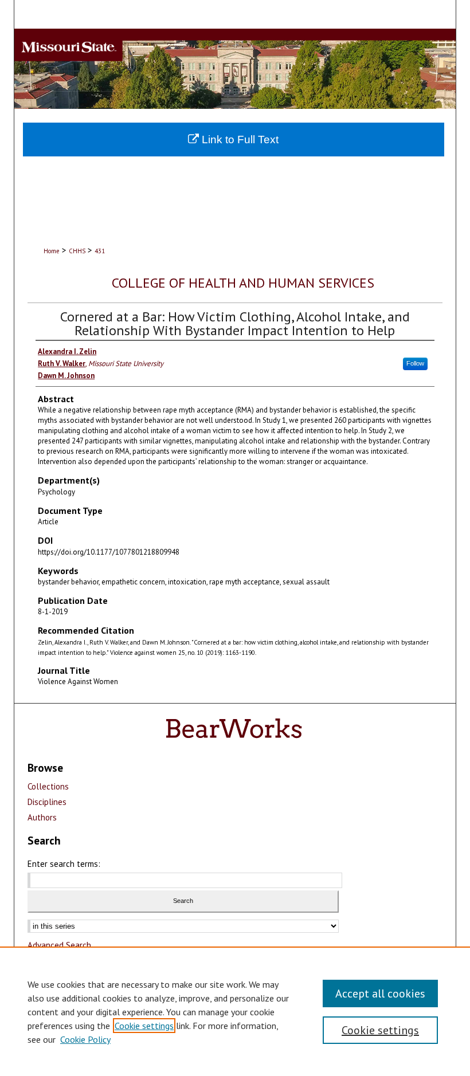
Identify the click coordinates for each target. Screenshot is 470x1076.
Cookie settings (144, 1025)
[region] (235, 1011)
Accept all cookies (380, 993)
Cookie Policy (85, 1039)
